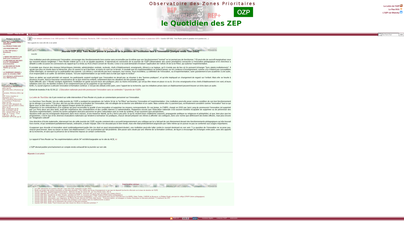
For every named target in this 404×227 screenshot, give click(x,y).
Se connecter (34, 34)
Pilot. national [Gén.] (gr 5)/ (11, 112)
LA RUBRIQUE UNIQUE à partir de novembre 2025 (12, 73)
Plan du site (19, 34)
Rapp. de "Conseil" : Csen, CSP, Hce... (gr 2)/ (11, 114)
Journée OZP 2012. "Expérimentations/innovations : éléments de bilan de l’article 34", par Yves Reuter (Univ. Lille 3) (73, 192)
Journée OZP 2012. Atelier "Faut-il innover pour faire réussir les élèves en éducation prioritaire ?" (66, 203)
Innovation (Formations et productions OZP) (144, 38)
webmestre (233, 218)
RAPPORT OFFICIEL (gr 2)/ (11, 116)
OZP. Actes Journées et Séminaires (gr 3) (10, 97)
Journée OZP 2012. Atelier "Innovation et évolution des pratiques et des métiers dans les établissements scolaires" (72, 200)
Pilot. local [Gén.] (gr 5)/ (10, 110)
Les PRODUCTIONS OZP (12, 46)
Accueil (10, 34)
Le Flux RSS (394, 9)
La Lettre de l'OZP (391, 6)
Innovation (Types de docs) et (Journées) (114, 38)
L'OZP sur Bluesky (391, 13)
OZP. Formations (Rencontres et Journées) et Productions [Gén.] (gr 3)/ (12, 101)
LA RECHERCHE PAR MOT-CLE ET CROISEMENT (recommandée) (13, 62)
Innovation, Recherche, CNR (90, 38)
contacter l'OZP (222, 218)
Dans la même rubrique (130, 184)
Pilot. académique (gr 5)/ (10, 109)
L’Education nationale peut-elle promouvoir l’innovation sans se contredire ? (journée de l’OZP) (100, 90)
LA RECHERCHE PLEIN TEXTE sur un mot (11, 67)
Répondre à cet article (36, 153)
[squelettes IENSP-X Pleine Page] (196, 218)
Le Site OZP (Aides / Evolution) (10, 51)
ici (116, 139)
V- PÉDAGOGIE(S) (72, 38)
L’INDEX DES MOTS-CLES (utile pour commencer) (12, 57)
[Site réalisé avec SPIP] (185, 218)
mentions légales (207, 218)
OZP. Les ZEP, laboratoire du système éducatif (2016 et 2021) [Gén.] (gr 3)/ (13, 105)
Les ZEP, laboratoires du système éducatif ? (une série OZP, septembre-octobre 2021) (63, 188)
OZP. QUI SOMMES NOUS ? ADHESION (13, 43)
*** (4, 54)
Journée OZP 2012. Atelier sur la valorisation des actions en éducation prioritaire (61, 201)
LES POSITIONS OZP (10, 48)
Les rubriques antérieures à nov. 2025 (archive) (13, 77)
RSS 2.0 (176, 218)
